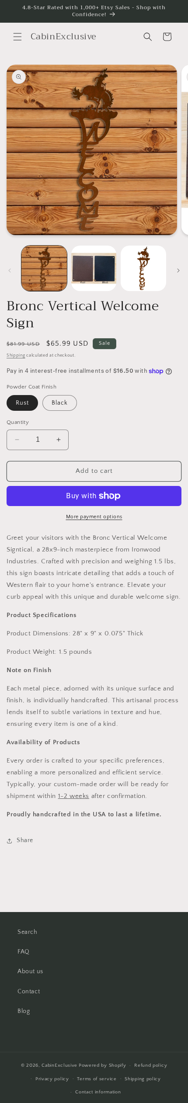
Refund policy (150, 1065)
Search (27, 932)
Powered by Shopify (102, 1065)
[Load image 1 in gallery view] (44, 268)
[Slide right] (178, 270)
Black (60, 402)
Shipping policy (143, 1079)
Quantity (18, 422)
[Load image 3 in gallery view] (143, 268)
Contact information (98, 1092)
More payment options (94, 517)
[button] (17, 36)
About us (30, 971)
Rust (22, 402)
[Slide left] (9, 270)
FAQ (23, 951)
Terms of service (96, 1079)
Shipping (16, 355)
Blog (23, 1011)
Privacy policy (52, 1079)
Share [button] (25, 840)
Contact (28, 991)
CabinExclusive (59, 1065)
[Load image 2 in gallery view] (94, 268)
